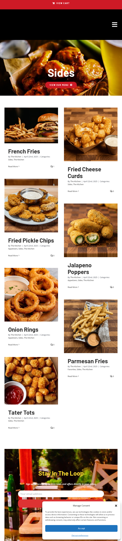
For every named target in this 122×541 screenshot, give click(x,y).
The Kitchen (16, 156)
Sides (10, 159)
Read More (13, 166)
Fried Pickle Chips (31, 240)
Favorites (72, 369)
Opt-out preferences (80, 535)
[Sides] (31, 125)
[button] (116, 505)
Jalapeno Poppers (80, 268)
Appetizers (13, 248)
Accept (81, 528)
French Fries (24, 151)
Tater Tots (21, 412)
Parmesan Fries (88, 360)
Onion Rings (23, 329)
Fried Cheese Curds (84, 172)
